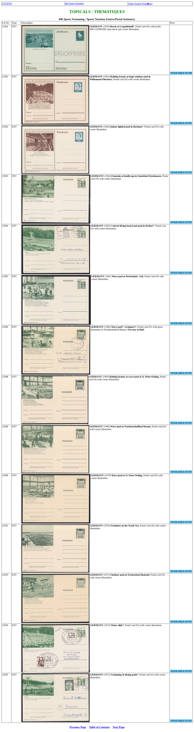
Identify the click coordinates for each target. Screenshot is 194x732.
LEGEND (7, 3)
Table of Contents (99, 727)
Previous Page (78, 727)
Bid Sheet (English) (74, 3)
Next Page (119, 727)
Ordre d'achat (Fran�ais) (140, 3)
